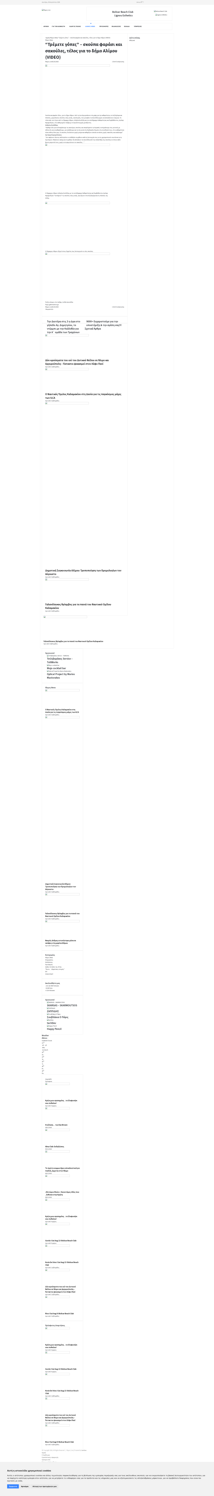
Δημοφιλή (48, 1079)
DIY (46, 972)
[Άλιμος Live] (46, 10)
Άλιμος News (90, 26)
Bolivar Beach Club (122, 12)
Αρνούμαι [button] (25, 1486)
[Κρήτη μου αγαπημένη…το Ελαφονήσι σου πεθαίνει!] (57, 1085)
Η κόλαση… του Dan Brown (56, 1125)
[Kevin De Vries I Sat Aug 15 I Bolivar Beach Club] (57, 1246)
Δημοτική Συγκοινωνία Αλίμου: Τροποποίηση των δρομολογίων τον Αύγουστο (83, 572)
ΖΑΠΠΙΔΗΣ (53, 1011)
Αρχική (46, 26)
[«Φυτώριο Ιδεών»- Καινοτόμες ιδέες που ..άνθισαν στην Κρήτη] (57, 1176)
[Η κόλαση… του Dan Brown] (57, 1109)
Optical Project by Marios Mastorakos (61, 676)
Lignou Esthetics (123, 15)
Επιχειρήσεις (49, 960)
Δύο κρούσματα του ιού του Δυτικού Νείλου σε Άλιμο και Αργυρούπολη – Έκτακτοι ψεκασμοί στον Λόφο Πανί (77, 362)
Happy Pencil (54, 1029)
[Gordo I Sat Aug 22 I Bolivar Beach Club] (57, 1225)
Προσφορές (104, 26)
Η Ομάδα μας (46, 1455)
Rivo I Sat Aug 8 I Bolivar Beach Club (59, 1313)
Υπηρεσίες (138, 26)
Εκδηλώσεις (116, 26)
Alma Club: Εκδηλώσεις (54, 1146)
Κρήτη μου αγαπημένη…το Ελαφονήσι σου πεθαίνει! (61, 1217)
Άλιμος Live (48, 62)
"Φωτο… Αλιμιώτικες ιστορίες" (54, 969)
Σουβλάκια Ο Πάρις (57, 1017)
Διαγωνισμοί (49, 974)
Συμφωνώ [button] (13, 1486)
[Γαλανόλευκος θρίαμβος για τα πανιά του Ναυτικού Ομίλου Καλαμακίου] (67, 580)
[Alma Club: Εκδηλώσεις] (57, 1131)
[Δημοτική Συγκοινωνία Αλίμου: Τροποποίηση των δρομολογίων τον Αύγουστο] (67, 404)
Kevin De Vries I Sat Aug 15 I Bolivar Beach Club (61, 1263)
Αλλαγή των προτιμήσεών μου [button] (45, 1486)
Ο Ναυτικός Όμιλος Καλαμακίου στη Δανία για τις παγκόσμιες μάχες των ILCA (62, 711)
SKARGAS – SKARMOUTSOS (62, 1005)
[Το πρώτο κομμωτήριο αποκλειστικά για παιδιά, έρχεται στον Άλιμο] (57, 1152)
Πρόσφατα (48, 1082)
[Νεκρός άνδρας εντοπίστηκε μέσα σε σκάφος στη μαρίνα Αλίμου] (62, 922)
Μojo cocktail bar (56, 668)
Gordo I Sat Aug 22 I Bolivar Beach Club (60, 1240)
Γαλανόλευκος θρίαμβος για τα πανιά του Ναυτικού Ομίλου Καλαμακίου (78, 606)
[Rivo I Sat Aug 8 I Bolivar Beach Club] (57, 1298)
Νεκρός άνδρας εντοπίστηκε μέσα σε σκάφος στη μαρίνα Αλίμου (60, 942)
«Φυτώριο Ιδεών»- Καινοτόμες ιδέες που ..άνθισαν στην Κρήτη (62, 1193)
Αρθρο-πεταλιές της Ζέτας (53, 967)
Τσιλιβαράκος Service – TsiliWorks (60, 660)
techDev (51, 1023)
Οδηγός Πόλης (75, 26)
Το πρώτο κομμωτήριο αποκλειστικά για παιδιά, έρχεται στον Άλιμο (62, 1169)
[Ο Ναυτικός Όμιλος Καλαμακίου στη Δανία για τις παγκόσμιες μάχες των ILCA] (67, 370)
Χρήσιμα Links (46, 1460)
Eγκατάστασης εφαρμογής (50, 1457)
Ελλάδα (127, 26)
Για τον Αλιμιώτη (58, 26)
